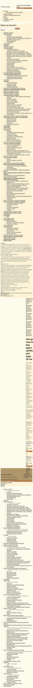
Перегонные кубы (11, 120)
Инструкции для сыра (12, 229)
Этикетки (9, 206)
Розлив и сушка (11, 208)
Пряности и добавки (12, 224)
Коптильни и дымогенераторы (15, 136)
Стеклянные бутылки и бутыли (15, 203)
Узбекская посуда (11, 138)
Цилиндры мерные (12, 168)
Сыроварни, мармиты (12, 228)
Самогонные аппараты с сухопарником (17, 75)
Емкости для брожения (13, 124)
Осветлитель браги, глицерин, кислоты (17, 189)
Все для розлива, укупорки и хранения (14, 650)
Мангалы (9, 131)
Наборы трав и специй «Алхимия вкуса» (17, 181)
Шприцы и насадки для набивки (15, 222)
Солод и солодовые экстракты (12, 594)
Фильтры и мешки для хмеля (14, 160)
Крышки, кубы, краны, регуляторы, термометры (19, 55)
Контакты (6, 20)
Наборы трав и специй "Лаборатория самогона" (19, 196)
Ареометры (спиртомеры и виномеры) (17, 165)
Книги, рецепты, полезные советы (13, 683)
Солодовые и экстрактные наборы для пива (18, 154)
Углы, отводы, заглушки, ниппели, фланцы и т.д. (19, 113)
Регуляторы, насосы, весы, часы (15, 107)
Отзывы (6, 18)
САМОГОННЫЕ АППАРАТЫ (12, 528)
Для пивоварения (11, 41)
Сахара (8, 158)
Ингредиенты (10, 230)
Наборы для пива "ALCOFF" (14, 147)
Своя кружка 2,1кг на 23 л (13, 153)
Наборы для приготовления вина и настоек (18, 183)
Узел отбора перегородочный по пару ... (28, 476)
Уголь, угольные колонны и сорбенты (17, 185)
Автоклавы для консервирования (15, 132)
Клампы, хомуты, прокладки (14, 104)
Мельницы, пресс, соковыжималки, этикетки (18, 53)
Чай (8, 217)
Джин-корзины (11, 103)
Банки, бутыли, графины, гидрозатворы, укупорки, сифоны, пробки (17, 61)
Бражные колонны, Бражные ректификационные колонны (14, 77)
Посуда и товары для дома (10, 544)
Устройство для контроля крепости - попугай (18, 109)
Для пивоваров (11, 63)
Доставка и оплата (8, 19)
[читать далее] (26, 248)
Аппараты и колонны (12, 49)
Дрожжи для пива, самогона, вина (16, 50)
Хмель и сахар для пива (10, 608)
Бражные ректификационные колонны (14, 543)
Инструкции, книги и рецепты (15, 12)
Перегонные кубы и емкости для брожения (15, 568)
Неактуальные (7, 686)
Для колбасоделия (8, 666)
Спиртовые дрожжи (12, 82)
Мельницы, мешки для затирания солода (17, 150)
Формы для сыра (11, 233)
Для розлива (10, 42)
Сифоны (9, 210)
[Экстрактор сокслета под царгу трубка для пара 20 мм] (29, 311)
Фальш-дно (10, 122)
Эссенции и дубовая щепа (13, 71)
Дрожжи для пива (11, 85)
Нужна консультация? (6, 482)
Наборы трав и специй (13, 70)
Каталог (6, 11)
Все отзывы (4, 294)
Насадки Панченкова (12, 102)
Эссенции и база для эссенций (15, 190)
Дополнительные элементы (11, 546)
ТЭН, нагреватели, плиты (13, 106)
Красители (9, 192)
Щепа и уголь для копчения (14, 140)
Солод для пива (11, 149)
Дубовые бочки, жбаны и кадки (12, 661)
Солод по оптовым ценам (13, 145)
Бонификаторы (11, 194)
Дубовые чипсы (11, 197)
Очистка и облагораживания (14, 36)
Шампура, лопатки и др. (13, 139)
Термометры (10, 167)
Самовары (6, 662)
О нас (5, 16)
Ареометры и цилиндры (13, 59)
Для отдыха (7, 580)
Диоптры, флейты (11, 99)
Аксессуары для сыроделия (14, 232)
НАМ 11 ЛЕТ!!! (8, 489)
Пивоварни (7, 579)
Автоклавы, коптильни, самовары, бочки (17, 52)
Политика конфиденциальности (12, 15)
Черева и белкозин (11, 221)
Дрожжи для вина (11, 84)
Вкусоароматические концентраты (16, 193)
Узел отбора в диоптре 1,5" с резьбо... (28, 470)
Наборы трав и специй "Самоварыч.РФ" (17, 188)
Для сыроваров (11, 66)
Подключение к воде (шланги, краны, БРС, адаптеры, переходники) (18, 111)
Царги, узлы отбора (12, 100)
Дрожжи (9, 35)
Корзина (3, 484)
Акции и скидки (8, 13)
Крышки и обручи (11, 121)
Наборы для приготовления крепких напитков (19, 152)
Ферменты (9, 199)
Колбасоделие (10, 64)
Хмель (8, 161)
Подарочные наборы (9, 684)
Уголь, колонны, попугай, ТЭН (15, 67)
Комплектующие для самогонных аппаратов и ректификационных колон (19, 39)
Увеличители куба (11, 118)
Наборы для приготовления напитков (16, 68)
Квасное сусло (10, 182)
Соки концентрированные (14, 186)
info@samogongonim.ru (6, 474)
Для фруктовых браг (12, 86)
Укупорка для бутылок (13, 207)
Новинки (6, 500)
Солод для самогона (12, 146)
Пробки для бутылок (12, 204)
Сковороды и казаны (12, 135)
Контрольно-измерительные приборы (13, 615)
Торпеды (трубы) (11, 133)
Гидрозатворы (10, 114)
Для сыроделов (8, 673)
